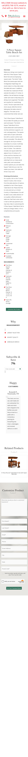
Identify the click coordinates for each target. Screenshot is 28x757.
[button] (24, 16)
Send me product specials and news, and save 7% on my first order (15, 574)
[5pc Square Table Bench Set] (8, 42)
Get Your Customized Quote (14, 588)
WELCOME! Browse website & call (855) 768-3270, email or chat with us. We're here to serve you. (14, 7)
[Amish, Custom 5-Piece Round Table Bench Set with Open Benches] (14, 462)
